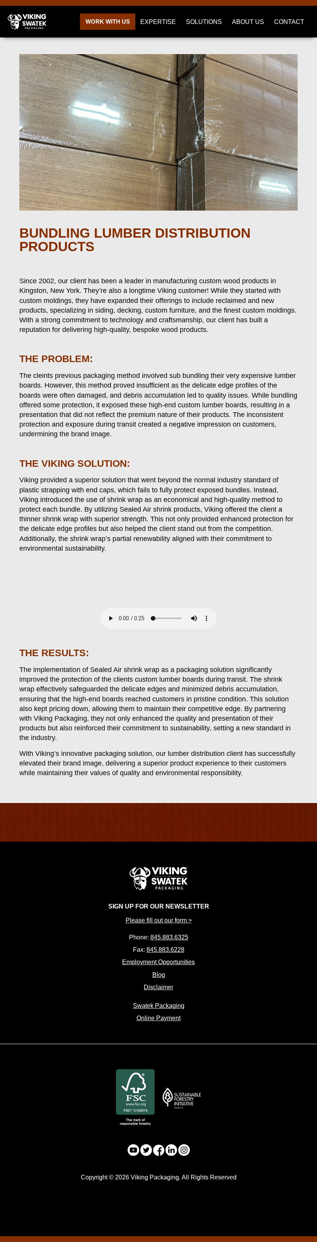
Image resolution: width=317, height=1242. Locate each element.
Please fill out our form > (159, 920)
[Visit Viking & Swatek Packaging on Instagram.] (184, 1150)
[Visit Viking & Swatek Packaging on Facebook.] (158, 1150)
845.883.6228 (165, 949)
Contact (289, 22)
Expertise (158, 22)
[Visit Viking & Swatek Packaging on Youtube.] (133, 1150)
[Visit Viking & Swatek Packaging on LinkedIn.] (171, 1150)
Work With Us (107, 21)
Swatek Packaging (158, 1005)
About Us (248, 22)
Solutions (204, 22)
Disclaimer (158, 987)
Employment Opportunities (158, 962)
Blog (158, 974)
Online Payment (158, 1018)
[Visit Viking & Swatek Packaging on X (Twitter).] (146, 1150)
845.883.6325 (169, 937)
